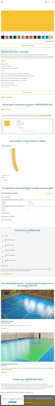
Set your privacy (12, 402)
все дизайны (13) (49, 41)
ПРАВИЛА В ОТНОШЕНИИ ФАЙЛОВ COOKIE (44, 398)
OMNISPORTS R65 (6, 8)
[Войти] (48, 2)
